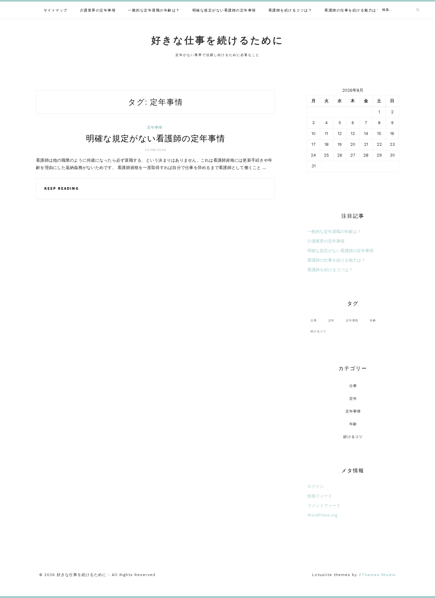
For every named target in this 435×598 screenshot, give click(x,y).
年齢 (373, 320)
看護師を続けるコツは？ (290, 10)
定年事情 (155, 127)
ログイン (315, 486)
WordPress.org (322, 515)
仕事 (313, 320)
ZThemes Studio (377, 575)
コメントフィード (323, 505)
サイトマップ (56, 10)
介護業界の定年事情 (98, 10)
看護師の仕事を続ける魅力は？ (352, 10)
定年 (331, 320)
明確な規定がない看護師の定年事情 (224, 10)
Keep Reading (61, 188)
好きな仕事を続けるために (217, 40)
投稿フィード (319, 496)
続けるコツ (318, 331)
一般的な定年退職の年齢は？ (154, 10)
